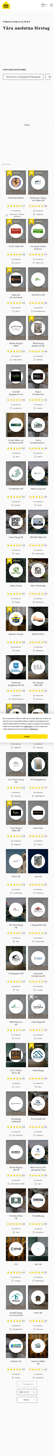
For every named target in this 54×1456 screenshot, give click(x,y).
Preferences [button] (33, 729)
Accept (27, 736)
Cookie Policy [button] (28, 726)
